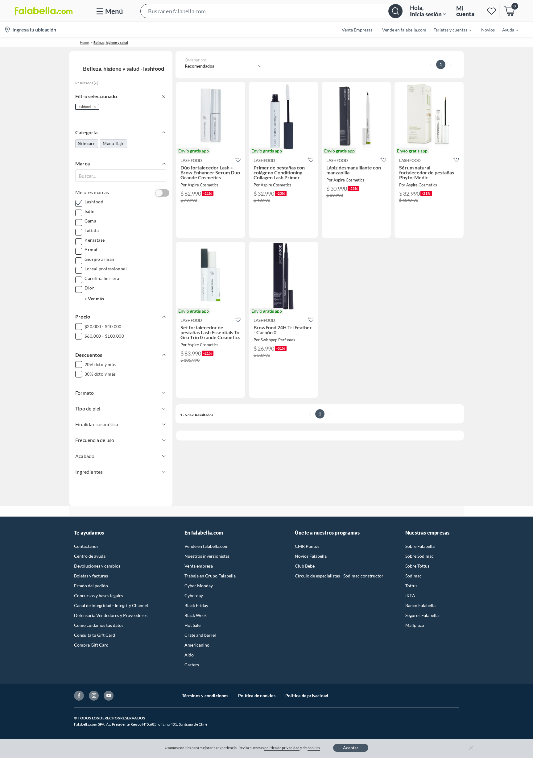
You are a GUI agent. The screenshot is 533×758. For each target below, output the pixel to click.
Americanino (196, 645)
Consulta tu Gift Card (94, 635)
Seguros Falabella (422, 615)
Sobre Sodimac (419, 556)
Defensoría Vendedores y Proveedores (110, 615)
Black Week (195, 615)
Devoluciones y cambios (97, 565)
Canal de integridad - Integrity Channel (111, 605)
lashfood (84, 106)
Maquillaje (113, 143)
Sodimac (413, 575)
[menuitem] (448, 30)
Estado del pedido (91, 585)
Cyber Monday (198, 585)
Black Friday (196, 605)
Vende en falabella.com (206, 546)
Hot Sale (192, 625)
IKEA (410, 595)
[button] (271, 11)
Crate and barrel (200, 635)
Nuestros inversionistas (206, 556)
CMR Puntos (307, 546)
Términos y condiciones (205, 695)
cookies (314, 747)
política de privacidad (282, 747)
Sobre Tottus (417, 565)
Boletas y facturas (91, 575)
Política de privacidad (306, 695)
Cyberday (193, 595)
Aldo (189, 654)
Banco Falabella (420, 605)
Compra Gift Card (91, 645)
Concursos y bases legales (98, 595)
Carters (191, 664)
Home (84, 42)
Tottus (411, 585)
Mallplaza (414, 625)
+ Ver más (94, 298)
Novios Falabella (311, 556)
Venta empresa (198, 565)
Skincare (86, 143)
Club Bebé (305, 565)
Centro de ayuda (89, 556)
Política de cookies (256, 695)
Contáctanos (86, 546)
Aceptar (350, 747)
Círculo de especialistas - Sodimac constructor (339, 575)
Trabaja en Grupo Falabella (210, 575)
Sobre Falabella (420, 546)
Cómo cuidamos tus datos (98, 625)
